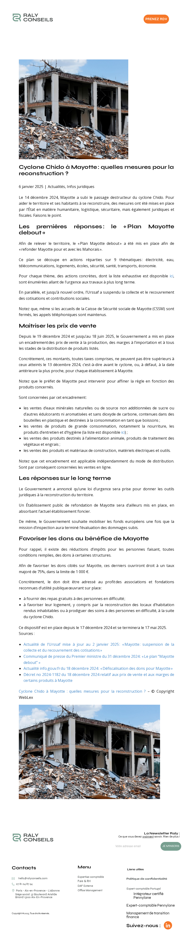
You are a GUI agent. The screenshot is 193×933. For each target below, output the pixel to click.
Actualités (56, 186)
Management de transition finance (147, 915)
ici (171, 276)
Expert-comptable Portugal (144, 888)
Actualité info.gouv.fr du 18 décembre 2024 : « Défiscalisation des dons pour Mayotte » (98, 668)
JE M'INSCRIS (170, 846)
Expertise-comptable (91, 877)
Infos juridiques (80, 186)
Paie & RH (84, 881)
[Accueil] (33, 17)
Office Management (90, 890)
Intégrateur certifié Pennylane (148, 895)
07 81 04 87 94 (23, 884)
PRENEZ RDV (156, 19)
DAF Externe (85, 885)
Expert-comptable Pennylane (150, 905)
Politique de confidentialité (146, 878)
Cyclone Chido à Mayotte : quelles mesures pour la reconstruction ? (96, 169)
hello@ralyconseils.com (33, 878)
